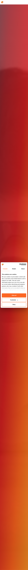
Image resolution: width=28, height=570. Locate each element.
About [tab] (23, 268)
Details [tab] (14, 268)
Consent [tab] (5, 268)
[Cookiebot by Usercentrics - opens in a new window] (19, 264)
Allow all (14, 295)
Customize (13, 300)
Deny (14, 304)
